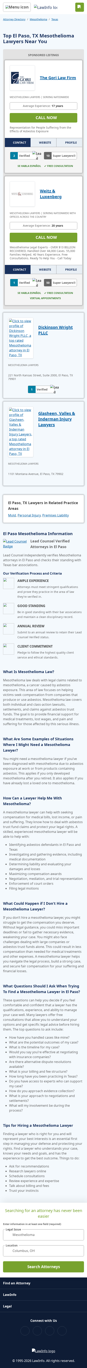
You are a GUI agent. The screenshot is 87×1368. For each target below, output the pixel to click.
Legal (7, 1306)
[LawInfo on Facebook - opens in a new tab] (25, 1330)
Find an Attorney (16, 1283)
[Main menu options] (17, 7)
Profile (71, 142)
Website (45, 142)
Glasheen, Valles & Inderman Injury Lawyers (56, 419)
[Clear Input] (79, 1234)
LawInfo (9, 1294)
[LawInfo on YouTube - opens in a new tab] (49, 1330)
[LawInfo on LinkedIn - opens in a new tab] (62, 1330)
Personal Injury (29, 515)
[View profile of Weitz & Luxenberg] (22, 193)
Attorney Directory (14, 19)
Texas (54, 19)
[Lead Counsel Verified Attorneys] (15, 544)
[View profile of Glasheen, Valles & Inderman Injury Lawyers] (20, 431)
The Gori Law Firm (58, 77)
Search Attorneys (43, 1266)
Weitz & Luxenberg (51, 193)
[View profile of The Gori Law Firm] (22, 77)
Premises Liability (55, 515)
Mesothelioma (38, 19)
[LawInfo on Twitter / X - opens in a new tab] (37, 1330)
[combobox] (43, 1234)
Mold (12, 515)
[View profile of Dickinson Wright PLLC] (20, 337)
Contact (19, 142)
